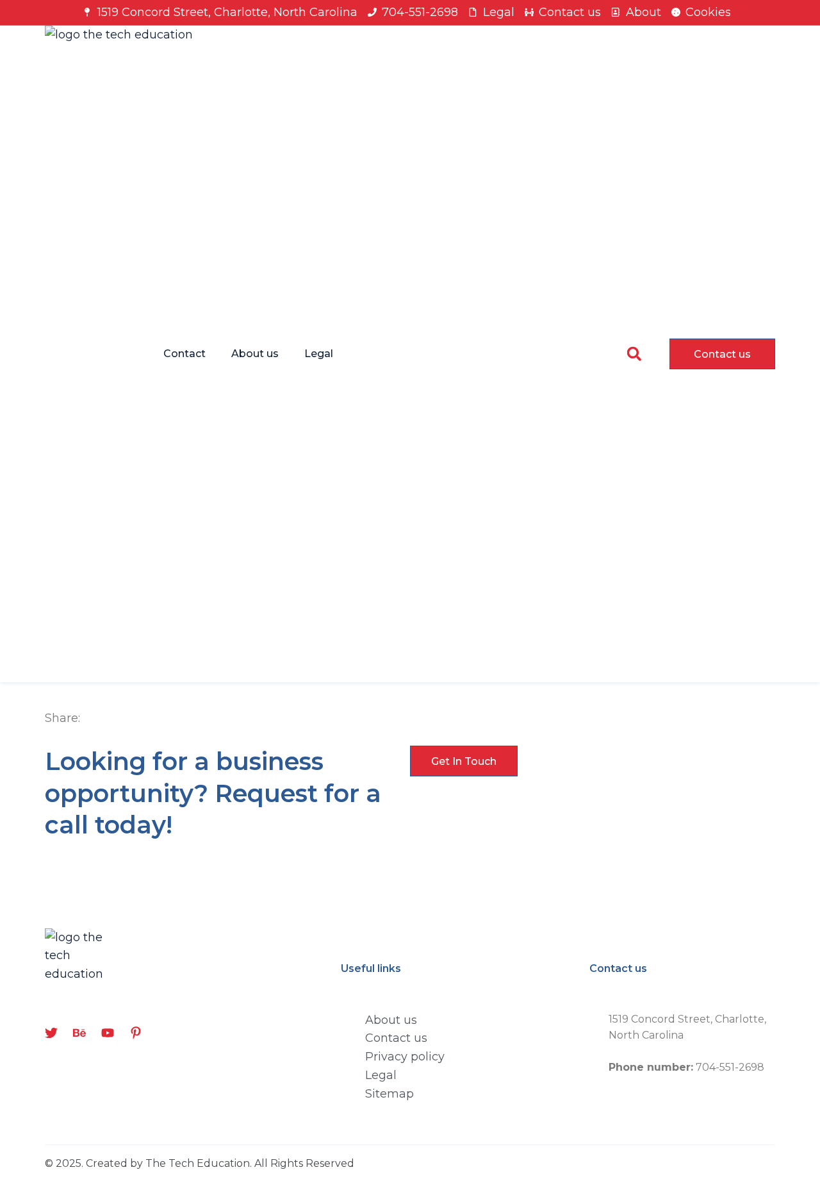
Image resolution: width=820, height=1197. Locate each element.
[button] (633, 353)
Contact (184, 353)
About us (255, 353)
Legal (318, 353)
